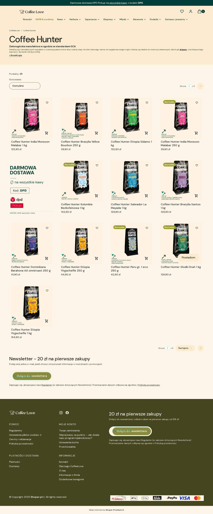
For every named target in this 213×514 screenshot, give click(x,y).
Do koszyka (47, 133)
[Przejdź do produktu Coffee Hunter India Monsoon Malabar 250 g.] (181, 118)
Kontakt (63, 462)
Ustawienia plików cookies (24, 435)
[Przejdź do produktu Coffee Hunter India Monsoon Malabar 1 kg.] (31, 118)
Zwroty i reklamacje (20, 439)
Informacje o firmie (69, 475)
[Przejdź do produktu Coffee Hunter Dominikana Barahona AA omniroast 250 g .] (31, 243)
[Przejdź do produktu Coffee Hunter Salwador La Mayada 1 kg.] (131, 180)
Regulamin (46, 385)
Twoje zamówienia (69, 430)
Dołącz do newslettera (32, 376)
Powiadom (188, 257)
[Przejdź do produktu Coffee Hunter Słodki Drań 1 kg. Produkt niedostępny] (181, 243)
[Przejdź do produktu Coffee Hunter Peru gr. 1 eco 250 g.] (131, 243)
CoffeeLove (14, 30)
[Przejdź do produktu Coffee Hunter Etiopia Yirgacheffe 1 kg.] (31, 306)
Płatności (14, 462)
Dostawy (14, 466)
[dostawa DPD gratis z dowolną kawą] (31, 187)
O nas (62, 470)
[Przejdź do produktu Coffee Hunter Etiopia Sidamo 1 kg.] (131, 118)
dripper (183, 49)
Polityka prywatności (21, 443)
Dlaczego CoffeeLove (71, 466)
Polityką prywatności (149, 385)
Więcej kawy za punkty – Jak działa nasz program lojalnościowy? (79, 436)
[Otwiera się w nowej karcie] (61, 413)
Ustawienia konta (69, 442)
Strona (183, 86)
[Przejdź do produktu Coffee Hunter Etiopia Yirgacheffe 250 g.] (81, 243)
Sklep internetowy (105, 510)
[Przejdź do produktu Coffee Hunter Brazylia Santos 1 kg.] (181, 180)
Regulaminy (15, 430)
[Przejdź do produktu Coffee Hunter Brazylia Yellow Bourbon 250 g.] (81, 118)
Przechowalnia (67, 446)
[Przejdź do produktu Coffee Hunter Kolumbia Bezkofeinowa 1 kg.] (81, 180)
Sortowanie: (15, 79)
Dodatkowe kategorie (71, 479)
